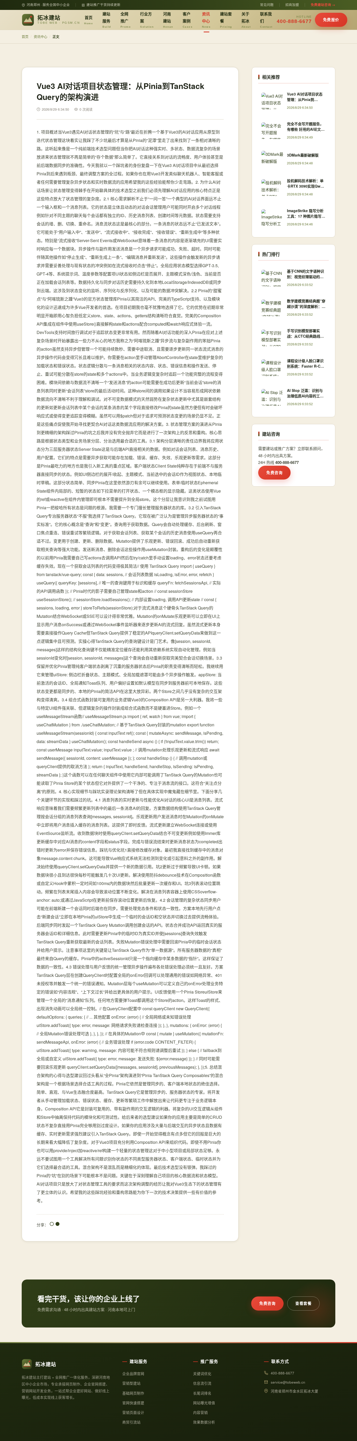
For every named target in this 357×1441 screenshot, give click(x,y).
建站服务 (106, 19)
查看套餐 (303, 1303)
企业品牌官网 (133, 1373)
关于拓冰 (246, 19)
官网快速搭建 (133, 1402)
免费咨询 (274, 472)
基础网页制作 (133, 1393)
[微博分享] (57, 1224)
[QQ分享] (51, 1224)
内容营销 (200, 1412)
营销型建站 (131, 1383)
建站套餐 (226, 19)
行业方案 (147, 19)
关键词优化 (202, 1373)
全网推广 (125, 19)
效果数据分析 (204, 1422)
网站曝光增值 (204, 1402)
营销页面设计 (133, 1412)
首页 (88, 20)
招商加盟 (292, 4)
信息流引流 (202, 1383)
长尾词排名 (202, 1393)
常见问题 (267, 4)
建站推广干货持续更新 (103, 4)
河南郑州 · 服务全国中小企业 (48, 4)
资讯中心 (206, 19)
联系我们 (266, 19)
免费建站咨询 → (323, 4)
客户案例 (188, 19)
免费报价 (331, 19)
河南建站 (168, 19)
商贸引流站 (131, 1422)
